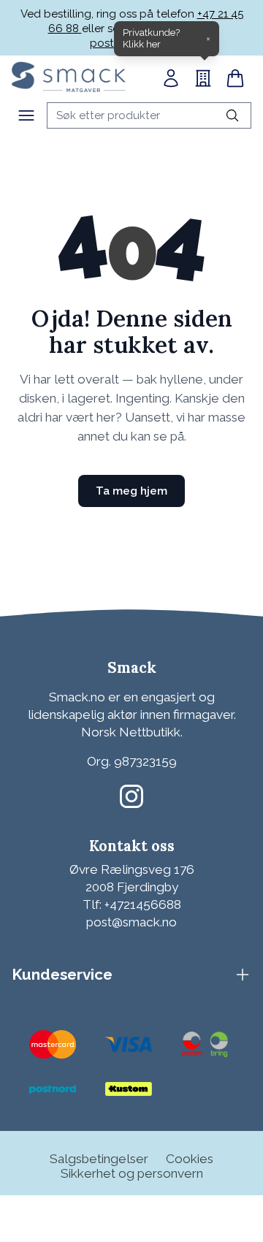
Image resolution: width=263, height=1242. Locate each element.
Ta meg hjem (131, 491)
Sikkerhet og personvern (132, 1173)
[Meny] (26, 115)
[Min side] (171, 78)
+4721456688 (142, 904)
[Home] (69, 76)
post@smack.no (131, 922)
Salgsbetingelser (99, 1158)
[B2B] (203, 78)
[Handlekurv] (235, 78)
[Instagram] (131, 796)
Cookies (189, 1158)
